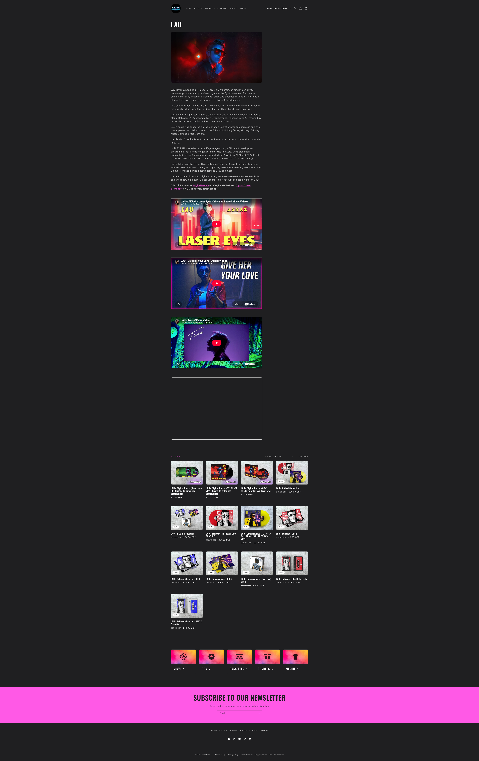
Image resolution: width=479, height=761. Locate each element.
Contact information (276, 755)
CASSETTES (237, 669)
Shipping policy (261, 755)
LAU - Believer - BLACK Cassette (291, 579)
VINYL (177, 669)
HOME (214, 730)
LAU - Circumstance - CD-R (219, 579)
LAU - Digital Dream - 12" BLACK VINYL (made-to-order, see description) (222, 491)
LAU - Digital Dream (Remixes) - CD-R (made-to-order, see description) (186, 491)
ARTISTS (223, 730)
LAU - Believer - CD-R (286, 533)
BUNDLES (264, 669)
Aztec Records (207, 755)
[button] (209, 8)
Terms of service (246, 755)
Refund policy (220, 755)
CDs (204, 669)
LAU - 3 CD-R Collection (182, 533)
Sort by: (268, 456)
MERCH (290, 669)
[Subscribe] (259, 713)
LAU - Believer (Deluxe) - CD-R (185, 579)
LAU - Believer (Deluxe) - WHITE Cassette (186, 623)
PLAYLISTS (245, 730)
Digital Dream (201, 185)
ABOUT (255, 730)
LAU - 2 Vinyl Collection (287, 488)
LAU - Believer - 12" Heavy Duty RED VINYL (221, 535)
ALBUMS (233, 730)
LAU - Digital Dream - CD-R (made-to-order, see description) (256, 489)
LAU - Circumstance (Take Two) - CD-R (256, 580)
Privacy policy (233, 755)
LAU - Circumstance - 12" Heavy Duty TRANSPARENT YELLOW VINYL (256, 536)
